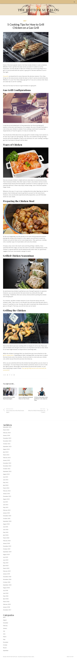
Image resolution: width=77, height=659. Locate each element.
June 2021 (5, 504)
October (5, 645)
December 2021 (7, 496)
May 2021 (5, 507)
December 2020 (7, 515)
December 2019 (7, 546)
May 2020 (5, 532)
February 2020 (7, 540)
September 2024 (7, 427)
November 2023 (7, 441)
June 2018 (5, 593)
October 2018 (6, 582)
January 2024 (6, 435)
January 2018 (6, 607)
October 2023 (6, 443)
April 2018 (5, 598)
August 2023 (6, 449)
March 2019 (6, 568)
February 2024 (7, 432)
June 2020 (5, 529)
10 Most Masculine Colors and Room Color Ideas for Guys (41, 398)
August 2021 (6, 499)
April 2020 (5, 535)
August (5, 620)
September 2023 (7, 446)
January (5, 628)
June (4, 634)
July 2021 (5, 502)
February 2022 (7, 490)
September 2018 (7, 585)
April (4, 617)
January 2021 (6, 513)
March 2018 (6, 601)
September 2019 (7, 551)
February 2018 (7, 604)
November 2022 (7, 466)
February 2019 (7, 571)
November (5, 642)
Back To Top (70, 656)
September (5, 650)
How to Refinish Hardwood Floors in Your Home (26, 397)
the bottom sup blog (11, 656)
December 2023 (7, 438)
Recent (5, 647)
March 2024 (6, 430)
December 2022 (7, 463)
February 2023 (7, 457)
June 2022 (5, 479)
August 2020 (6, 524)
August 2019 (6, 554)
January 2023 (6, 460)
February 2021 (7, 510)
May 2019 (5, 562)
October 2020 (6, 518)
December (5, 622)
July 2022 (5, 477)
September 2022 (7, 471)
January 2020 (6, 543)
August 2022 (6, 474)
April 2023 (5, 452)
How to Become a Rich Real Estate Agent (9, 397)
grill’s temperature (8, 355)
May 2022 (5, 482)
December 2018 (7, 576)
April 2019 (5, 565)
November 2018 (7, 579)
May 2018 (5, 596)
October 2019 (6, 549)
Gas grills (6, 76)
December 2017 (7, 610)
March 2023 (6, 454)
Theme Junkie (31, 656)
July (24, 21)
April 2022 (5, 485)
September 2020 (7, 521)
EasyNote (20, 656)
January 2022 (6, 493)
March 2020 (6, 538)
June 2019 (5, 560)
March (4, 636)
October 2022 (6, 468)
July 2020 (5, 526)
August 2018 (6, 587)
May (4, 639)
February (5, 625)
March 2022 (6, 488)
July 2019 (5, 557)
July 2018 (5, 590)
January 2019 (6, 574)
